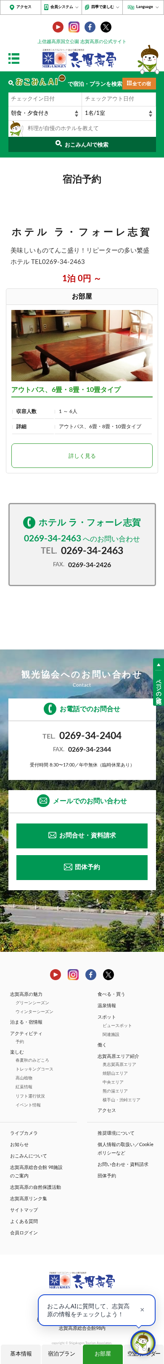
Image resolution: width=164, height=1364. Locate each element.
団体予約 (87, 867)
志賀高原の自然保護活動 (35, 1187)
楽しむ (17, 1052)
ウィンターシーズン (34, 1012)
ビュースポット (117, 1026)
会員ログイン (24, 1233)
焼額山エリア (115, 1073)
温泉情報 (107, 1005)
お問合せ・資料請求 (87, 835)
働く (102, 1045)
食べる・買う (111, 994)
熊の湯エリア (115, 1091)
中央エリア (113, 1082)
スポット (107, 1017)
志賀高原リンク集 (28, 1198)
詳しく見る (82, 456)
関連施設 (111, 1035)
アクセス (24, 7)
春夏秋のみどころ (32, 1060)
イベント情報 (28, 1105)
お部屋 (103, 1354)
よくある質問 (24, 1221)
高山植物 (24, 1078)
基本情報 (21, 1354)
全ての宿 (141, 84)
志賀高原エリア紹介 (118, 1056)
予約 (20, 1042)
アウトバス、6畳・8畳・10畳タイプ (66, 389)
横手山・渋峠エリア (121, 1100)
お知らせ (19, 1144)
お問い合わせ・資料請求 (123, 1164)
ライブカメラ (24, 1133)
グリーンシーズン (32, 1003)
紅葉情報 (24, 1087)
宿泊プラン (61, 1354)
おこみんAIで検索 (86, 145)
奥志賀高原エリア (119, 1064)
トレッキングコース (34, 1069)
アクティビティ (26, 1033)
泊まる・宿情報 (26, 1022)
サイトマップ (24, 1210)
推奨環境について (116, 1133)
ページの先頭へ (158, 688)
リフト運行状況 (30, 1096)
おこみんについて (28, 1156)
